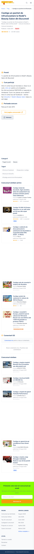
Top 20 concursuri (6, 519)
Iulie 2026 (21, 516)
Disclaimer (4, 542)
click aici (8, 88)
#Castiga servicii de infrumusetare (12, 177)
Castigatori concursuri (7, 522)
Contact (3, 545)
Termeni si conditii (6, 539)
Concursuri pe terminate (8, 514)
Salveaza (8, 117)
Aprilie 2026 (21, 525)
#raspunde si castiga (23, 170)
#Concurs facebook (8, 170)
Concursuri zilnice (6, 516)
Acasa (3, 8)
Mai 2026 (21, 522)
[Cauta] (26, 3)
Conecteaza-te (8, 340)
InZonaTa (7, 97)
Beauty (15, 162)
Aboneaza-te (17, 501)
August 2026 (22, 514)
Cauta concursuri (6, 528)
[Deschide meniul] (31, 3)
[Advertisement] (17, 52)
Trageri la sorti (9, 8)
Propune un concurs (7, 525)
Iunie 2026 (21, 519)
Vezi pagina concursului (12, 112)
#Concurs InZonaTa (8, 173)
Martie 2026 (21, 528)
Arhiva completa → (23, 531)
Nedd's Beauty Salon (18, 97)
